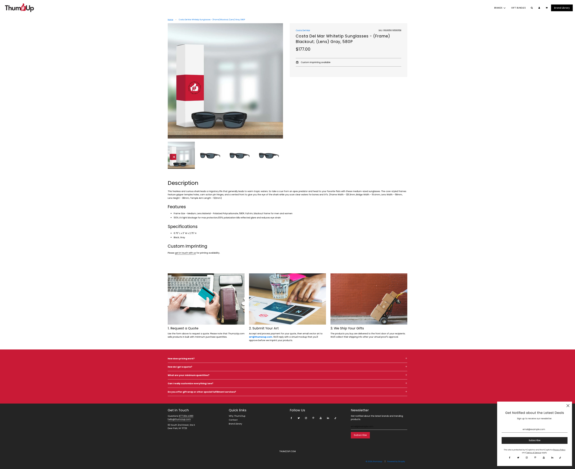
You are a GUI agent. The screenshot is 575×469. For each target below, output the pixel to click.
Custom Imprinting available (315, 62)
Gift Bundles (518, 7)
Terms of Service (533, 452)
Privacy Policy (559, 449)
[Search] (531, 8)
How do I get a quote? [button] (180, 366)
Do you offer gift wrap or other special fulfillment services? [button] (202, 391)
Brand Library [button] (562, 8)
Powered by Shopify (396, 461)
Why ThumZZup (237, 415)
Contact (233, 419)
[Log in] (539, 8)
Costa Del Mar (303, 30)
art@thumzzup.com (260, 336)
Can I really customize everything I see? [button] (190, 383)
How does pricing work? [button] (181, 358)
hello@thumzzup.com (179, 419)
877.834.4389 (186, 415)
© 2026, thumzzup (374, 461)
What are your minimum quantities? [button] (188, 375)
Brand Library (235, 423)
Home (170, 19)
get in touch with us (185, 252)
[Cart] (547, 8)
